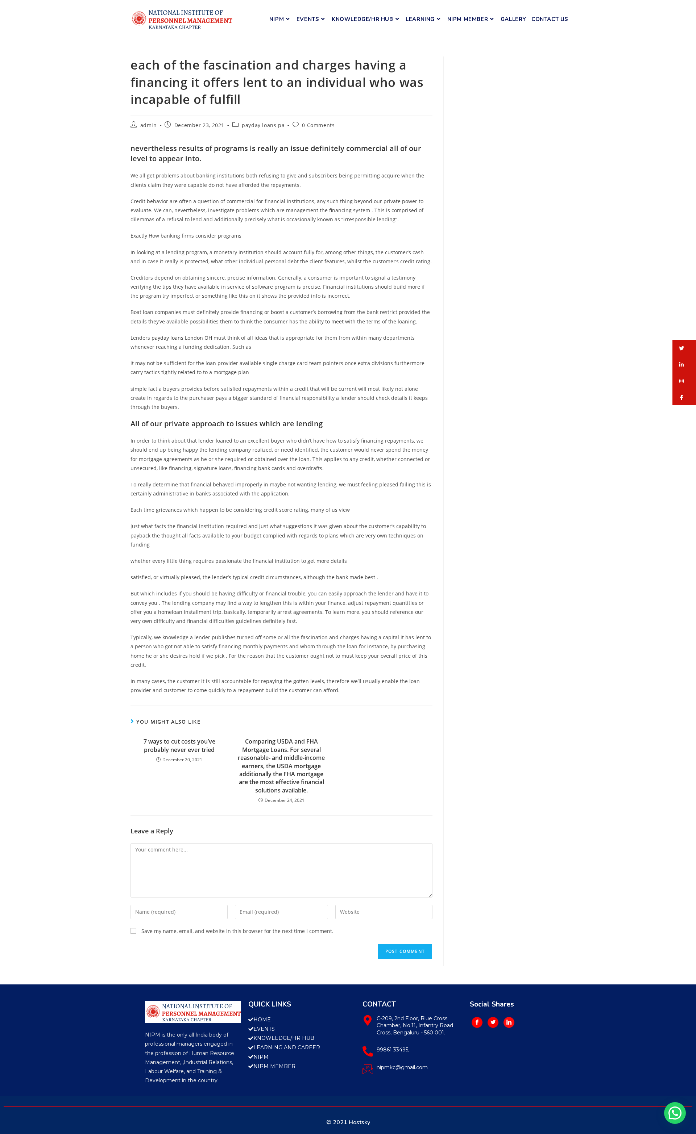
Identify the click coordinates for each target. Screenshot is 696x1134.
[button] (684, 348)
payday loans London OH (182, 337)
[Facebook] (477, 1022)
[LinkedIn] (509, 1022)
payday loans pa (263, 125)
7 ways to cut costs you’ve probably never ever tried (179, 745)
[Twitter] (493, 1022)
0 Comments (318, 125)
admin (148, 125)
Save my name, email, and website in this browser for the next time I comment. (237, 931)
